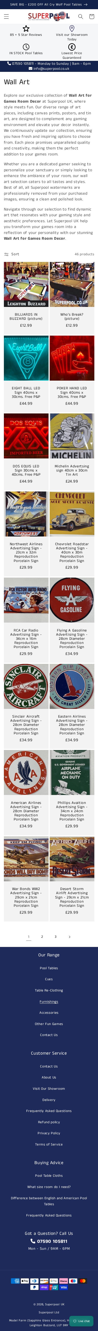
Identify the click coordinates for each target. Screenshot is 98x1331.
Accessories (49, 1012)
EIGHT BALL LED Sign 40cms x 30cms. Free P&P (26, 392)
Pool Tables (49, 968)
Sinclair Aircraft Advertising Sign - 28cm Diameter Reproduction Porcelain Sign (26, 725)
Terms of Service (49, 1144)
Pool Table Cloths (49, 1175)
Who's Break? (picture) (71, 317)
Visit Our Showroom (49, 1088)
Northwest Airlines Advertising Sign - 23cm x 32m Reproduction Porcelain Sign (26, 552)
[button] (6, 16)
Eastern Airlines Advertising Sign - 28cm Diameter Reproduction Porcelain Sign (72, 725)
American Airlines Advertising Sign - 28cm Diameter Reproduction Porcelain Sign (26, 811)
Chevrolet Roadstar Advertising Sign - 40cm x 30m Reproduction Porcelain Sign (72, 552)
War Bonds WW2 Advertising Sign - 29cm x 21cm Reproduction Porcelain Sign (26, 897)
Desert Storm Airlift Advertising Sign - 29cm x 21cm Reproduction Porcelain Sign (72, 897)
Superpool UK (54, 1304)
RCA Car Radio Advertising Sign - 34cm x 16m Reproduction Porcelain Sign (26, 639)
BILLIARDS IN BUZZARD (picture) (26, 317)
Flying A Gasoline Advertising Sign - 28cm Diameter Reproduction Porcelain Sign (72, 639)
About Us (49, 1077)
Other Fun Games (49, 1024)
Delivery (49, 1100)
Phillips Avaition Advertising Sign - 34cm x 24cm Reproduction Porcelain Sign (72, 811)
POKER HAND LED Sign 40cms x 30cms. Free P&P (72, 392)
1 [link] (29, 937)
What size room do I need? (49, 1187)
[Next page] (69, 937)
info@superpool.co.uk (50, 68)
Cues (49, 979)
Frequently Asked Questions (49, 1111)
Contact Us (49, 1035)
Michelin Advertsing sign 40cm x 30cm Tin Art (72, 470)
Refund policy (49, 1122)
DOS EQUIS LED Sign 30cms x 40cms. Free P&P (26, 470)
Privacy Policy (49, 1133)
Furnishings (49, 1001)
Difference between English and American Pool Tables (49, 1201)
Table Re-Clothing (49, 990)
